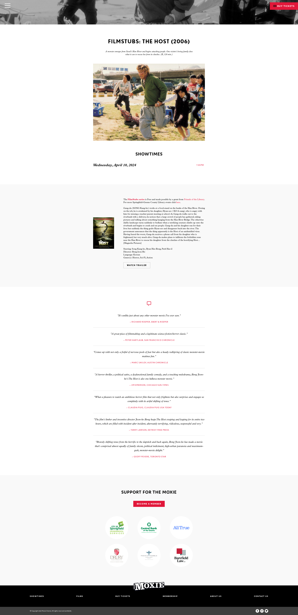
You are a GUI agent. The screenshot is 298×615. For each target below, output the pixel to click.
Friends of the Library (194, 200)
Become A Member (149, 504)
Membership (170, 596)
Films (79, 596)
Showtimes (37, 596)
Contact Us (261, 596)
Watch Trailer (137, 265)
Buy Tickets (122, 596)
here (178, 202)
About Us (216, 596)
